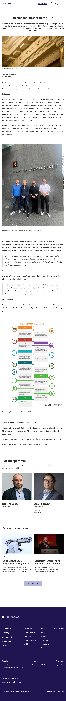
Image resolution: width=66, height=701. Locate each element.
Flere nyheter (33, 583)
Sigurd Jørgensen (16, 682)
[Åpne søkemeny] (56, 3)
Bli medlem (42, 3)
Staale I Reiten (15, 678)
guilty (62, 691)
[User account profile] (51, 3)
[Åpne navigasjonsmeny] (61, 3)
